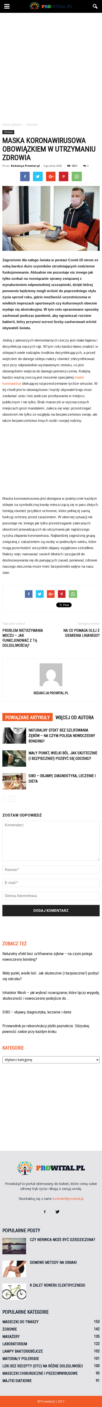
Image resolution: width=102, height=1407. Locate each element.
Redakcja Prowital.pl (25, 165)
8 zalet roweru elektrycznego (57, 1285)
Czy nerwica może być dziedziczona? (62, 1239)
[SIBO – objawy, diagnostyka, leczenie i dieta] (14, 781)
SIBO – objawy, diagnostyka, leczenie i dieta (36, 1012)
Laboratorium (14, 1344)
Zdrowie (8, 132)
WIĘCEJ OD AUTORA (75, 717)
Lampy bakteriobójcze (22, 1351)
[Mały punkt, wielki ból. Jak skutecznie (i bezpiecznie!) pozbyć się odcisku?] (14, 758)
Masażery (11, 1336)
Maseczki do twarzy (20, 1322)
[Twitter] (57, 1212)
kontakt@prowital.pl (68, 1198)
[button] (95, 6)
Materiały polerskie (20, 1358)
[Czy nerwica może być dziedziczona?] (14, 1246)
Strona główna (12, 125)
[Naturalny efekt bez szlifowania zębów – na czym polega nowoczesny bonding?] (14, 735)
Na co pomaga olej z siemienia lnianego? (81, 633)
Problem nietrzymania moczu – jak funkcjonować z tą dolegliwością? (22, 638)
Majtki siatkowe (17, 1380)
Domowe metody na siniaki (53, 1262)
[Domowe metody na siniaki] (14, 1269)
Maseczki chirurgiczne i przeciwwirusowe (40, 1373)
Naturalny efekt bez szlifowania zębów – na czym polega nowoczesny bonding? (61, 735)
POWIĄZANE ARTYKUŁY (27, 717)
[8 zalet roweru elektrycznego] (14, 1291)
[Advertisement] (51, 66)
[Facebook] (44, 1212)
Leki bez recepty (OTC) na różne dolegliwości (42, 1366)
